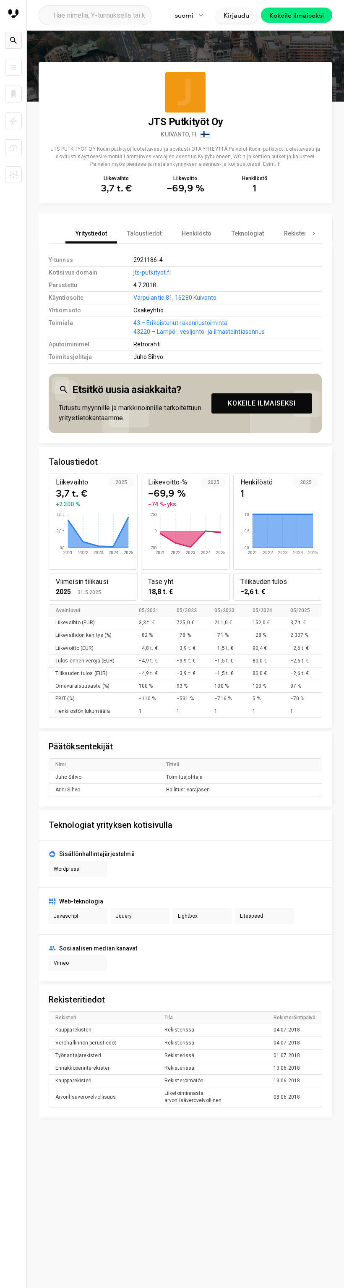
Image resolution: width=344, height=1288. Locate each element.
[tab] (91, 233)
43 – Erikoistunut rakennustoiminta (180, 322)
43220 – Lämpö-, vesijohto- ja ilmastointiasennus (199, 331)
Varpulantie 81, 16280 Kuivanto (175, 297)
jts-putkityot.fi (152, 272)
